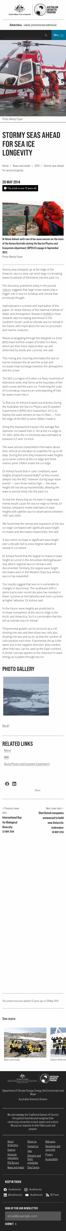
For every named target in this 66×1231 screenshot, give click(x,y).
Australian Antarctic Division (33, 1099)
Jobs (29, 1151)
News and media (21, 165)
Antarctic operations (12, 1156)
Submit (9, 1224)
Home (5, 165)
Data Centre (33, 1167)
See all (5, 725)
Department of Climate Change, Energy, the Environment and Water (33, 1092)
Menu (56, 35)
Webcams (50, 1141)
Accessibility (51, 1159)
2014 (37, 165)
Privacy (49, 1154)
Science (11, 1149)
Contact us (32, 1146)
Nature (7, 750)
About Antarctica (12, 1143)
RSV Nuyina (13, 1162)
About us (32, 1141)
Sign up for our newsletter (21, 1208)
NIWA (47, 314)
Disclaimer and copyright (52, 1147)
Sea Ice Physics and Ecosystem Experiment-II (27, 764)
